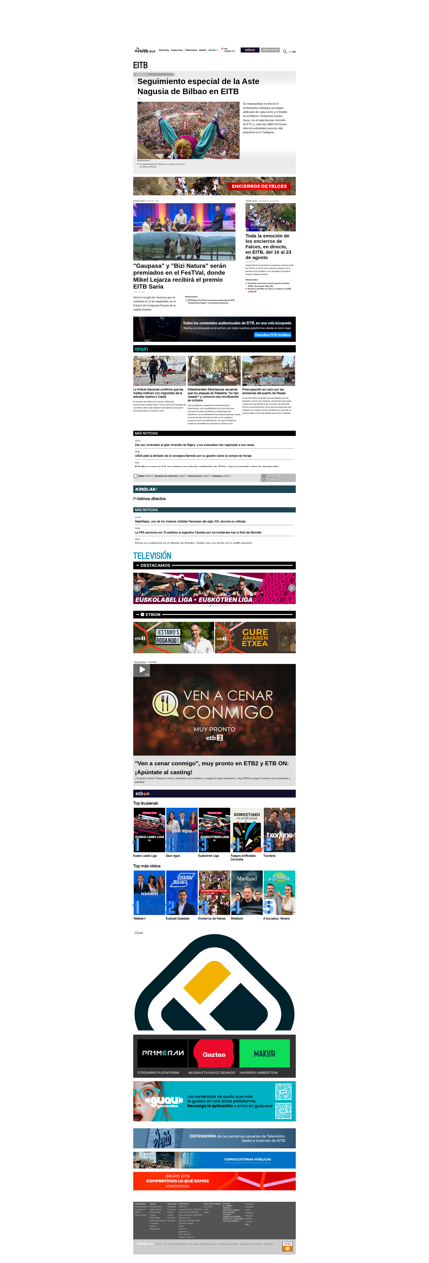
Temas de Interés (232, 1217)
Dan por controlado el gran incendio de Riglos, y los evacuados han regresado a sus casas (194, 445)
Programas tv (140, 1209)
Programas (154, 1223)
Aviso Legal (193, 1244)
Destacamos (155, 565)
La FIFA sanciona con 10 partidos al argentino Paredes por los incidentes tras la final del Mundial (198, 532)
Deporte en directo (186, 1237)
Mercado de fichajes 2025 (189, 1221)
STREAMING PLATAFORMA (158, 1072)
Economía (171, 1209)
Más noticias (146, 433)
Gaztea (153, 1215)
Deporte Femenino (186, 1223)
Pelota (181, 1226)
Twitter (248, 1210)
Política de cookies (208, 1244)
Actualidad (171, 1207)
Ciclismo (182, 1229)
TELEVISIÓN (152, 556)
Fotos (206, 1209)
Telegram (249, 1216)
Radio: (153, 1204)
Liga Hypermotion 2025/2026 (190, 1215)
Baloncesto (183, 1232)
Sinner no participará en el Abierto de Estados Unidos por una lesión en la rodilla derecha (193, 543)
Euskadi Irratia (155, 1207)
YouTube (248, 1222)
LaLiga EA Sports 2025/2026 (190, 1209)
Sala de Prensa (231, 1221)
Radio (202, 50)
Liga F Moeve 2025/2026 (189, 1212)
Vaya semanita (140, 1215)
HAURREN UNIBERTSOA (259, 1072)
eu (290, 52)
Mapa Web (268, 1244)
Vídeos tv (138, 1212)
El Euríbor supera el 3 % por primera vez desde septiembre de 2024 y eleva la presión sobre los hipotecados (207, 466)
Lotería (227, 1215)
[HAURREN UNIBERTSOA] (265, 1053)
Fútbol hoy (183, 1207)
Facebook (249, 1207)
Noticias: (172, 1204)
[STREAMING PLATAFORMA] (162, 1053)
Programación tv (141, 1207)
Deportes (177, 50)
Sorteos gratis (231, 1210)
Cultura (170, 1215)
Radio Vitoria (155, 1212)
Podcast (153, 1226)
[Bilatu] (285, 52)
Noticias (164, 50)
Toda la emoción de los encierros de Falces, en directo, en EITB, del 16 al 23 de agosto (268, 246)
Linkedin (248, 1219)
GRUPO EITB (270, 49)
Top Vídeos (208, 1207)
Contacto (258, 1244)
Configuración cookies (228, 1244)
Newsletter (249, 1204)
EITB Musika (155, 1218)
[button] (202, 606)
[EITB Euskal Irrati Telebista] (145, 50)
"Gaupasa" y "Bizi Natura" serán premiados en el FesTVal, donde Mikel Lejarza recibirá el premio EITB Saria (179, 276)
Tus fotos (272, 476)
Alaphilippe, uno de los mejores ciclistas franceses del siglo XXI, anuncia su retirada (190, 521)
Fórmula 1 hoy (184, 1218)
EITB (140, 65)
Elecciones (229, 1212)
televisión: (140, 1204)
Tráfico (227, 1208)
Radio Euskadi (155, 1209)
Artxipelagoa (155, 1229)
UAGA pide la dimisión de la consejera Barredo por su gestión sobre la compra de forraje (193, 455)
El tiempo (228, 1206)
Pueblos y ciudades (233, 1219)
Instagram (249, 1213)
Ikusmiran (171, 1218)
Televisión (191, 50)
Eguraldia (171, 1221)
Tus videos (271, 480)
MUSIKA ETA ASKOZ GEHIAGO (212, 1072)
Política (170, 1212)
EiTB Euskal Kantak (158, 1221)
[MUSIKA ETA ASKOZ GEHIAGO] (214, 1053)
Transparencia (246, 1244)
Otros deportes (185, 1234)
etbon (153, 614)
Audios (206, 1212)
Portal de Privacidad (177, 1244)
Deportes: (184, 1204)
